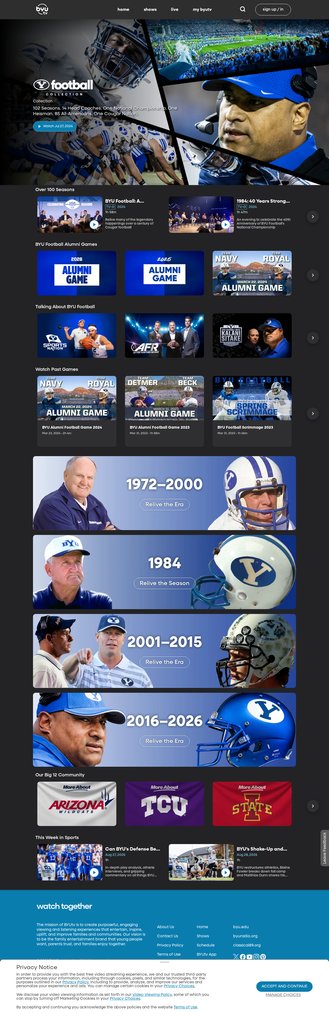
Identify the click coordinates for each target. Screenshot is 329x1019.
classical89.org (247, 945)
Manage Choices (283, 995)
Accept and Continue (284, 986)
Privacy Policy (170, 945)
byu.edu (241, 927)
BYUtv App (206, 955)
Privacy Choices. (179, 986)
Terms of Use (169, 955)
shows (150, 9)
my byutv (202, 9)
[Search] (242, 9)
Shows (203, 936)
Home (202, 927)
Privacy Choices (125, 999)
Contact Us (167, 936)
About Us (165, 927)
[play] (94, 224)
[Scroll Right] (313, 217)
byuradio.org (245, 936)
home (123, 9)
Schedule (206, 945)
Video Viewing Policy (152, 995)
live (174, 9)
